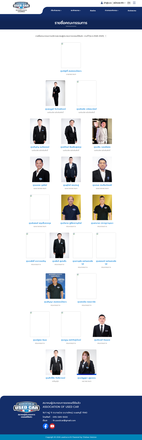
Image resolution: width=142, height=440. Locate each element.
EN (129, 3)
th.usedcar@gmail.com (64, 420)
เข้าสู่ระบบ (108, 2)
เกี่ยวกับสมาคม (55, 10)
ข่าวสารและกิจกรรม (111, 10)
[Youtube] (52, 426)
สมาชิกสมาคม (75, 10)
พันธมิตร (93, 10)
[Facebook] (45, 426)
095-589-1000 (60, 417)
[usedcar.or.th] (21, 7)
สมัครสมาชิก (118, 2)
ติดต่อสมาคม (132, 10)
